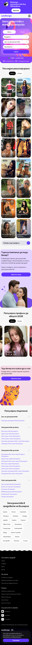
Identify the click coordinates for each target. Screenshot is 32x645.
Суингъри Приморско (8, 489)
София (3, 561)
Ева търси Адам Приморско (10, 464)
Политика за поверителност (9, 583)
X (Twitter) (7, 619)
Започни (16, 10)
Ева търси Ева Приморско (9, 431)
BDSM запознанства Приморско (11, 492)
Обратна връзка (6, 597)
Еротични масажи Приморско (11, 487)
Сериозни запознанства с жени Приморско (15, 471)
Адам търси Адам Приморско (10, 459)
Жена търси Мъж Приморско (10, 466)
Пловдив (3, 563)
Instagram (7, 611)
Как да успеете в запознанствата (11, 594)
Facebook (7, 615)
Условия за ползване (7, 577)
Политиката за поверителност (12, 637)
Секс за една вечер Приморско (11, 484)
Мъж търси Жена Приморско (10, 436)
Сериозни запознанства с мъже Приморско (15, 441)
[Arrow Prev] (13, 360)
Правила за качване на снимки (9, 580)
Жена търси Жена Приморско (11, 439)
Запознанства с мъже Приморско (12, 444)
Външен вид (4, 600)
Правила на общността (8, 591)
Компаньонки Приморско (9, 494)
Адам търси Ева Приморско (10, 434)
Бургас (3, 569)
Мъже (23, 32)
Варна (3, 566)
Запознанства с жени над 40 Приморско (14, 461)
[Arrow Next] (18, 360)
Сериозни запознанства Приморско (13, 420)
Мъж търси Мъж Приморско (10, 469)
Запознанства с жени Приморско (12, 473)
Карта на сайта (5, 603)
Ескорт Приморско (7, 497)
